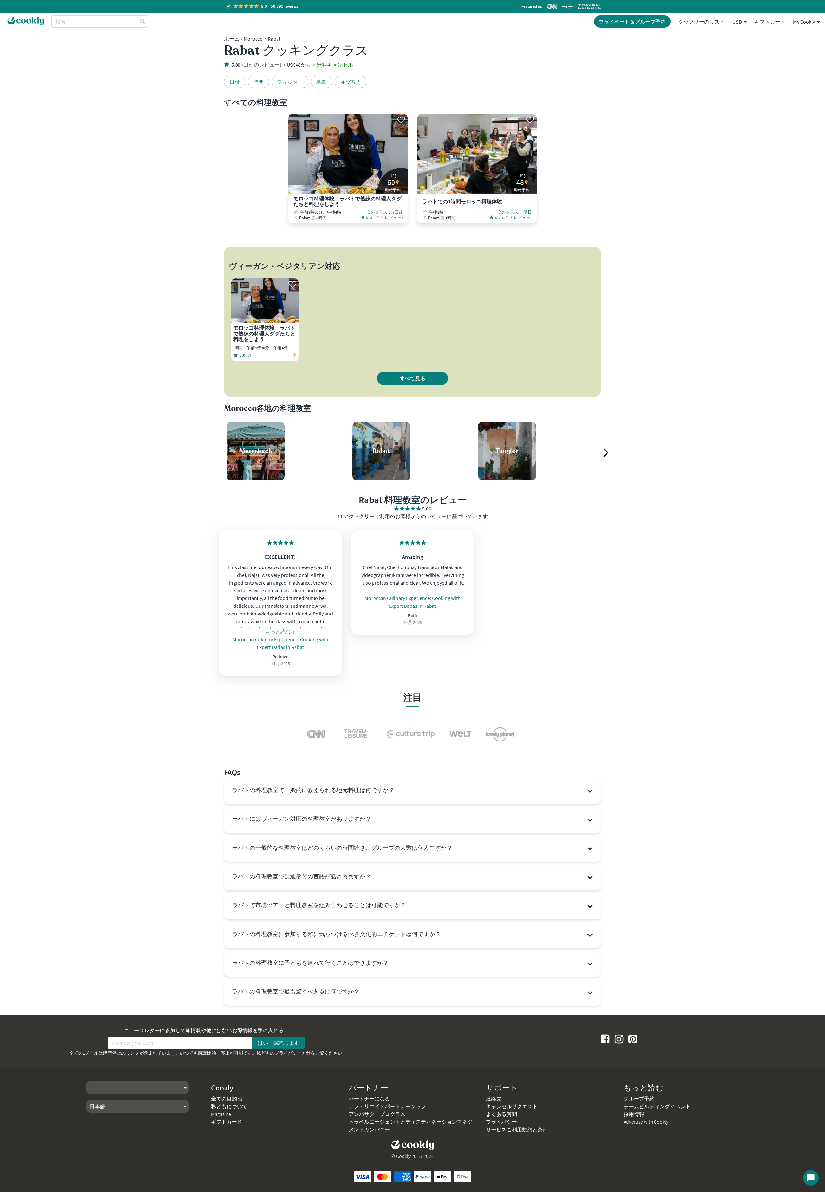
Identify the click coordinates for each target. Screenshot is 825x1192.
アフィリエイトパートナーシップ (387, 1106)
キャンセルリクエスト (512, 1106)
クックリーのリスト (701, 21)
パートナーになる (369, 1098)
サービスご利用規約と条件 (517, 1129)
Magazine (221, 1114)
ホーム (231, 38)
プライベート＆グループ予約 (632, 21)
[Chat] (811, 1178)
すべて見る (412, 378)
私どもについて (229, 1106)
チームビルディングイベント (657, 1106)
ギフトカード (769, 21)
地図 (321, 82)
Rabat (274, 38)
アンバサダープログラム (377, 1114)
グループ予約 (639, 1098)
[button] (262, 6)
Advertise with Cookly (646, 1122)
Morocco (253, 38)
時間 (258, 82)
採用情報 (634, 1114)
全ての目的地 (226, 1098)
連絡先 (493, 1098)
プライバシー (501, 1122)
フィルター (290, 82)
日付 (234, 82)
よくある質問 (501, 1114)
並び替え (350, 82)
